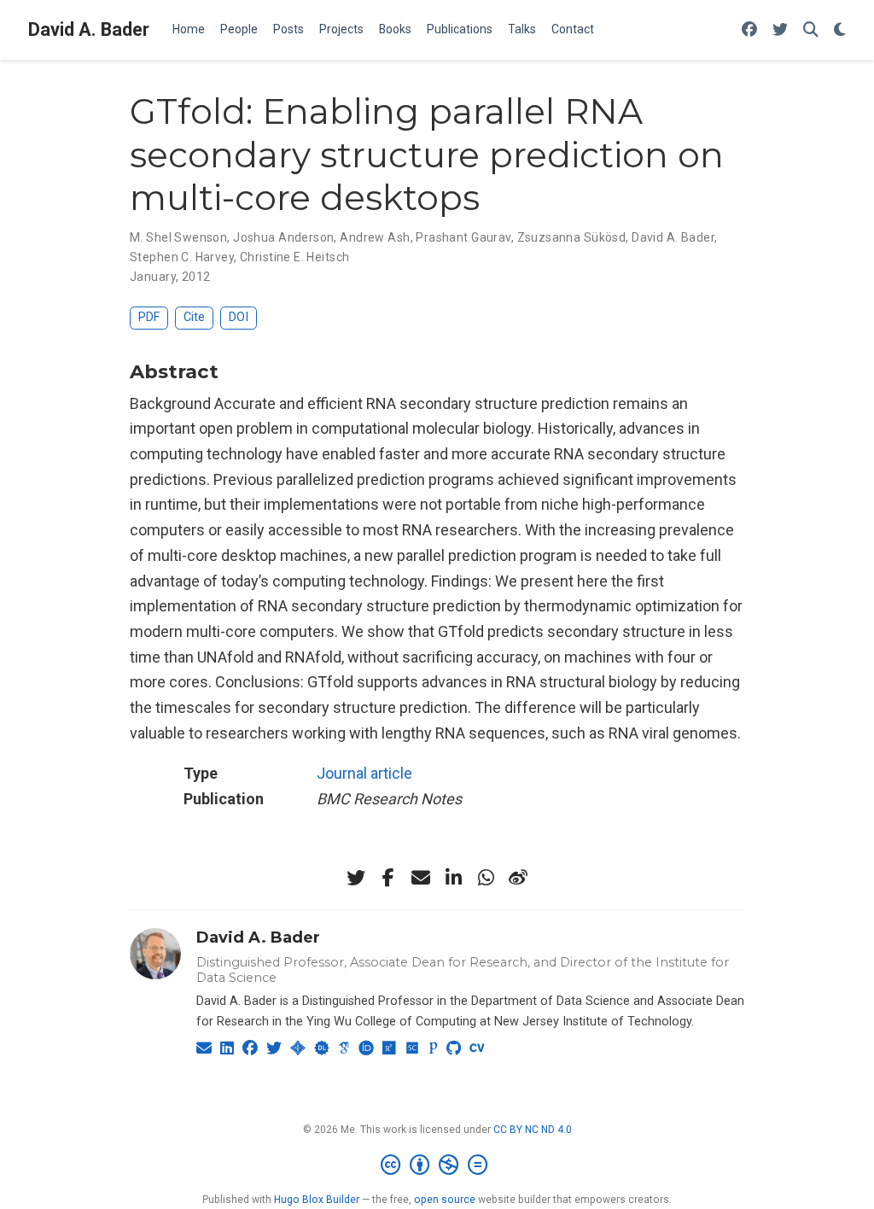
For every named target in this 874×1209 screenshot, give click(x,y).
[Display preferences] (840, 30)
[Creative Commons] (437, 1165)
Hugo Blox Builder (316, 1200)
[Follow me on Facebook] (749, 30)
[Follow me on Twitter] (780, 30)
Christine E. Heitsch (294, 257)
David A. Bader (88, 29)
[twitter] (356, 878)
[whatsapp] (485, 878)
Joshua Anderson (283, 237)
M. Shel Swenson (178, 237)
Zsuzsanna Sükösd (571, 237)
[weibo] (518, 878)
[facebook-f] (388, 878)
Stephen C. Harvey (182, 257)
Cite (194, 317)
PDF (149, 317)
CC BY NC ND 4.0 (532, 1130)
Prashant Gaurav (463, 237)
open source (444, 1200)
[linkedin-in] (453, 878)
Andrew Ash (375, 237)
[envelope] (421, 878)
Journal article (364, 773)
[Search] (811, 30)
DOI (238, 317)
